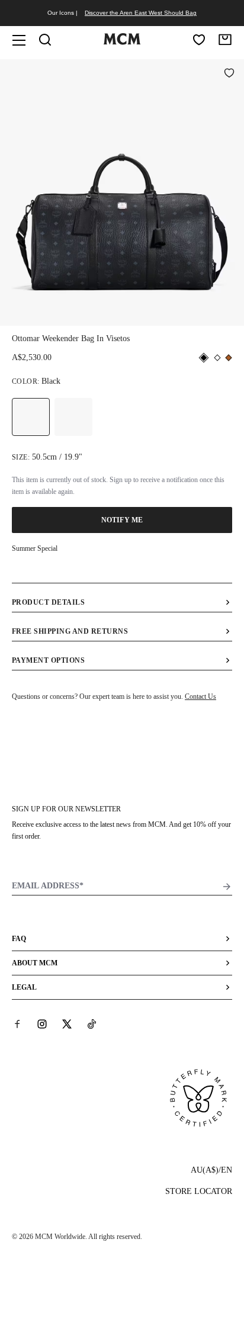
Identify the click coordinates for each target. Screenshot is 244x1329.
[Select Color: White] (73, 417)
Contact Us (200, 696)
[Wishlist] (199, 40)
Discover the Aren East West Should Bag (141, 12)
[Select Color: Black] (30, 417)
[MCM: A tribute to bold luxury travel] (121, 42)
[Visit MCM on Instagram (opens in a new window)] (42, 1024)
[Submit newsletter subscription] (226, 886)
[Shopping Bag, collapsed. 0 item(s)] (225, 40)
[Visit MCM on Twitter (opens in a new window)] (67, 1024)
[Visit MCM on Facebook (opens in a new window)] (17, 1024)
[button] (122, 191)
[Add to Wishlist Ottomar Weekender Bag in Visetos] (229, 74)
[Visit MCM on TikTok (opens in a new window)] (91, 1024)
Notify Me (122, 520)
